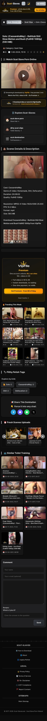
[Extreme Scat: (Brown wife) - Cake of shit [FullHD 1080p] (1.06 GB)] (16, 433)
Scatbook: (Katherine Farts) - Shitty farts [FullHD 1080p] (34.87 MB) (12, 362)
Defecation (20, 391)
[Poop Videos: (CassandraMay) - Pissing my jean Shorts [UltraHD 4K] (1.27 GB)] (12, 513)
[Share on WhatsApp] (27, 412)
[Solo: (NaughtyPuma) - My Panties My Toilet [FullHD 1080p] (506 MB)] (12, 313)
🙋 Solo (6, 384)
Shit (5, 391)
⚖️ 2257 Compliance (23, 685)
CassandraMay (25, 384)
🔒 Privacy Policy (23, 671)
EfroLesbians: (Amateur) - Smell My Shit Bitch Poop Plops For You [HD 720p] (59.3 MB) (33, 321)
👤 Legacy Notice (23, 660)
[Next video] (43, 436)
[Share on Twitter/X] (33, 412)
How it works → (23, 298)
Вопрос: (6, 608)
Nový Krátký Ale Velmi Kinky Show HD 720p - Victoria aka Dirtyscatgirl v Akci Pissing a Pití (34, 342)
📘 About (23, 655)
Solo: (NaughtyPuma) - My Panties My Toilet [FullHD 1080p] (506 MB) (11, 321)
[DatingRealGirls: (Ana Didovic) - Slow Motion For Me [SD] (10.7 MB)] (35, 462)
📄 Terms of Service (23, 676)
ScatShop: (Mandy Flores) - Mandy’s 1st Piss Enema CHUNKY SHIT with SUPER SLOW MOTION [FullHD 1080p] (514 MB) (35, 497)
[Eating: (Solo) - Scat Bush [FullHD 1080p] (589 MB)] (12, 538)
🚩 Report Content (23, 689)
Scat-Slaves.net (13, 22)
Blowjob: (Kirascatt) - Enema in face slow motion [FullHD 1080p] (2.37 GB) (12, 497)
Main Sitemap (24, 701)
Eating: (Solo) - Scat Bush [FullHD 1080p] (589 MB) (12, 547)
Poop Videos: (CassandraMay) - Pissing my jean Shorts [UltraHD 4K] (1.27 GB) (12, 522)
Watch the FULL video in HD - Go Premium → (23, 95)
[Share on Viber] (20, 412)
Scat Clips (29, 22)
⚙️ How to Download (23, 651)
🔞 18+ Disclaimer (23, 680)
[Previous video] (4, 436)
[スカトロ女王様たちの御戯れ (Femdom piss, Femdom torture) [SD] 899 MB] (12, 333)
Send (39, 623)
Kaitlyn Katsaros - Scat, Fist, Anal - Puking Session (34, 361)
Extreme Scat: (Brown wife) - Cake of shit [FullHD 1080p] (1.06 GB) (16, 443)
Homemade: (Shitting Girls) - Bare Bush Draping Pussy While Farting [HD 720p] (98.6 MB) (35, 522)
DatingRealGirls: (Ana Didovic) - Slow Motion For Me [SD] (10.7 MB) (35, 472)
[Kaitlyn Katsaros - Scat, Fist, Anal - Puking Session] (34, 353)
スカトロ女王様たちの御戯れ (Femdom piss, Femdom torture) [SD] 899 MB (11, 342)
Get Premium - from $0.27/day (23, 291)
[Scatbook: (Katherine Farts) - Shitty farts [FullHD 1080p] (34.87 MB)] (12, 353)
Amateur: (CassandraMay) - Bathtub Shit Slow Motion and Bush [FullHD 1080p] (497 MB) (11, 472)
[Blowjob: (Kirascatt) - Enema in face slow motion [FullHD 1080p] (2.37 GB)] (12, 488)
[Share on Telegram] (13, 412)
